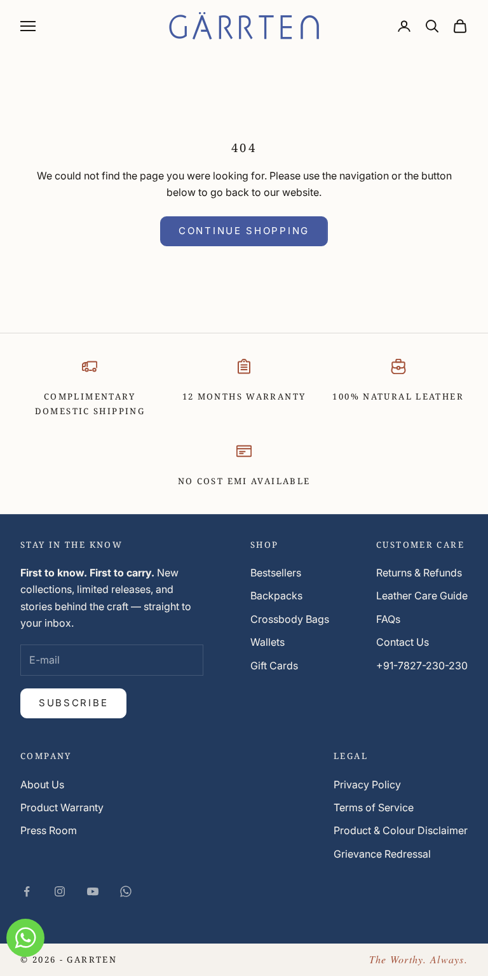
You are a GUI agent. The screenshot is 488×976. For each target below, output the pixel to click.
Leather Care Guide (422, 595)
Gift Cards (274, 665)
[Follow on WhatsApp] (125, 891)
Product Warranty (62, 807)
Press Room (48, 830)
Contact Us (402, 642)
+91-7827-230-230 (422, 665)
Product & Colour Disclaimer (401, 830)
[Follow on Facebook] (26, 891)
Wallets (267, 642)
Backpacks (276, 595)
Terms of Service (374, 807)
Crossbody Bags (289, 619)
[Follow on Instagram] (59, 891)
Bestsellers (275, 572)
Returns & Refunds (419, 572)
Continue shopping (244, 231)
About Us (42, 784)
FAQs (388, 619)
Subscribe (73, 703)
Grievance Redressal (382, 853)
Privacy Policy (367, 784)
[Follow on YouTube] (92, 891)
